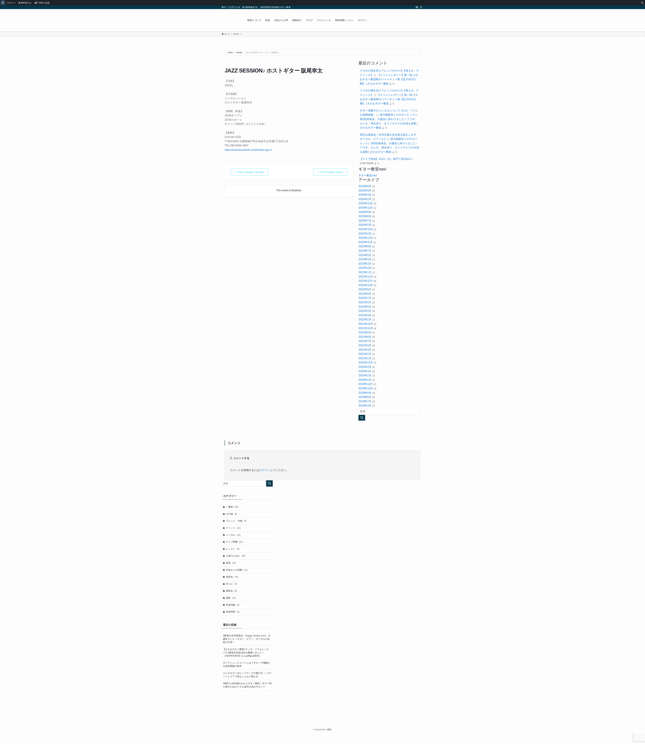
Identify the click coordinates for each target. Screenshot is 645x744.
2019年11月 (367, 384)
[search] (361, 418)
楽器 (231, 562)
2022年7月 (366, 298)
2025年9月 (366, 212)
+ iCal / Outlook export (330, 172)
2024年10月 (367, 229)
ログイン (265, 470)
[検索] (421, 7)
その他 (231, 514)
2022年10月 (367, 285)
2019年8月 (366, 397)
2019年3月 (366, 405)
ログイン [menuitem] (11, 2)
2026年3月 (366, 194)
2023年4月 (366, 259)
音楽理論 (232, 604)
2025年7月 (366, 220)
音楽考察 (232, 611)
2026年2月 (366, 199)
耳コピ (231, 583)
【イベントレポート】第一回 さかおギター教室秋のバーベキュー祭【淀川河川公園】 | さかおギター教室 (389, 79)
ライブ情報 (234, 541)
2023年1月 (366, 272)
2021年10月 (367, 328)
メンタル (233, 535)
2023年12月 (367, 237)
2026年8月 (366, 186)
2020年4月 (366, 366)
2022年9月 (366, 289)
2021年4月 (366, 345)
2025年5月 (366, 224)
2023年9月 (366, 246)
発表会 (232, 576)
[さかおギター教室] (230, 20)
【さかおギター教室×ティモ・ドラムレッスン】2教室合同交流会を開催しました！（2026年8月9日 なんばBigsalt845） (246, 652)
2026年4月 (366, 190)
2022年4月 (366, 310)
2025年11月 (367, 207)
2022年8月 (366, 293)
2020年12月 (367, 362)
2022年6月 (366, 302)
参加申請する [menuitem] (24, 2)
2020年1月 (366, 379)
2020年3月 (366, 371)
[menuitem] (3, 2)
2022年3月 (366, 315)
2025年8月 (366, 216)
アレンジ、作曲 (236, 520)
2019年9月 (366, 392)
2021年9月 (366, 332)
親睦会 (231, 590)
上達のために (235, 555)
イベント (233, 527)
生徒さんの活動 (237, 570)
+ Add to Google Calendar (249, 172)
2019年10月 (367, 388)
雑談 (231, 597)
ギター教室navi (367, 175)
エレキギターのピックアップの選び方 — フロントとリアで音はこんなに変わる (247, 675)
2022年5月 (366, 306)
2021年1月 (366, 358)
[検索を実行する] (269, 483)
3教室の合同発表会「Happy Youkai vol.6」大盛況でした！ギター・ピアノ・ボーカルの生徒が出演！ (246, 638)
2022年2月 (366, 319)
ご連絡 (232, 506)
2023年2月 (366, 267)
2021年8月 (366, 336)
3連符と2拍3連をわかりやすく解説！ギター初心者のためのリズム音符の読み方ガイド (247, 685)
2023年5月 (366, 255)
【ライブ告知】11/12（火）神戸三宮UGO (385, 159)
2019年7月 (366, 401)
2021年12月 (367, 323)
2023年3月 (366, 263)
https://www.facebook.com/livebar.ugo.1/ (248, 149)
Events (239, 52)
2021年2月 (366, 354)
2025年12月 (367, 203)
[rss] (417, 7)
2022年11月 (367, 280)
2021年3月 (366, 349)
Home (230, 52)
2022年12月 (367, 276)
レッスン (232, 548)
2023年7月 (366, 250)
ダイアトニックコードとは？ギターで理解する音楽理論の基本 (246, 664)
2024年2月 (366, 233)
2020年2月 (366, 375)
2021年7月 (366, 341)
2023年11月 (367, 242)
